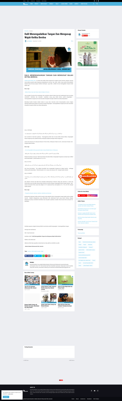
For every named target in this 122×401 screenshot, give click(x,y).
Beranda (26, 30)
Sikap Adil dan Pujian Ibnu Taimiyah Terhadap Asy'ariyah (65, 305)
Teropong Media (81, 233)
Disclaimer (38, 0)
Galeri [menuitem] (70, 3)
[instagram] (96, 1)
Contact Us (33, 0)
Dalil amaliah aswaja (35, 251)
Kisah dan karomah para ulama (89, 242)
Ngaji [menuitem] (57, 3)
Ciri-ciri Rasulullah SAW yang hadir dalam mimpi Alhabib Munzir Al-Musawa (41, 150)
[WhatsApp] (43, 256)
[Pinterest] (46, 256)
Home (24, 0)
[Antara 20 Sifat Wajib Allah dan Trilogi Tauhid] (65, 280)
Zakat (80, 265)
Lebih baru (26, 360)
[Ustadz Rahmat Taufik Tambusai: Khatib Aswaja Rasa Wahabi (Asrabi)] (48, 280)
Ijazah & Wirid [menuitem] (64, 3)
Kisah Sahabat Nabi (82, 257)
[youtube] (98, 1)
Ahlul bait (90, 244)
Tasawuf (90, 247)
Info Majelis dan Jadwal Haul (84, 260)
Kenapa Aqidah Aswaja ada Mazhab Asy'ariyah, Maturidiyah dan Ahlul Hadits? (32, 306)
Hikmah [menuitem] (51, 3)
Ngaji (42, 251)
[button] (93, 4)
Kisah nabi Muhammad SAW (84, 255)
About (28, 0)
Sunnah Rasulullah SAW (88, 262)
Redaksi (32, 262)
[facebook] (94, 1)
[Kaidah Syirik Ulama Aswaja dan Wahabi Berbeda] (48, 298)
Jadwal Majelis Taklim (87, 265)
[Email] (49, 256)
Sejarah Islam (81, 252)
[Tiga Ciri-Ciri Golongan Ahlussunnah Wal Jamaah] (32, 280)
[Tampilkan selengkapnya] (52, 256)
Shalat (80, 244)
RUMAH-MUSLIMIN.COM (30, 80)
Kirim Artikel (44, 0)
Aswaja (31, 30)
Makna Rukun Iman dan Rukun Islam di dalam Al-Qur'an (37, 92)
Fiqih (80, 242)
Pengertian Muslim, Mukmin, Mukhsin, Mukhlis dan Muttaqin (38, 193)
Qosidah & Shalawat (83, 247)
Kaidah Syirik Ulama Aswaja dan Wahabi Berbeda (48, 305)
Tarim (80, 262)
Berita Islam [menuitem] (44, 3)
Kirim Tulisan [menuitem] (84, 3)
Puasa (93, 260)
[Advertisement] (61, 17)
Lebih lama (71, 360)
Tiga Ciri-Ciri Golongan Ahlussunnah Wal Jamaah (30, 287)
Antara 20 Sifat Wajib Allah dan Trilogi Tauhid (65, 287)
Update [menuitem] (36, 3)
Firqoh (84, 244)
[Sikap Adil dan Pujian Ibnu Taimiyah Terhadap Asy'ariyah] (65, 298)
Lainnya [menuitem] (76, 3)
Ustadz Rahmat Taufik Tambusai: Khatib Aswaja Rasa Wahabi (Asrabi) (48, 288)
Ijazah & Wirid (81, 249)
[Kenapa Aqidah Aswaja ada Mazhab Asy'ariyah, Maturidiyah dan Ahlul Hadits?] (32, 298)
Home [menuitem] (31, 3)
